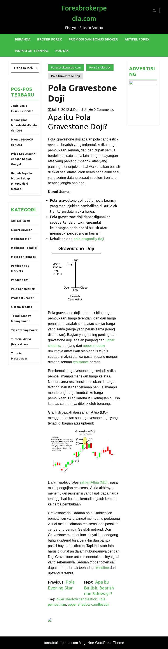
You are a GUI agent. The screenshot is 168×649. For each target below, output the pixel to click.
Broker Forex (49, 39)
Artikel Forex (137, 39)
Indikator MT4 (21, 238)
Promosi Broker (22, 297)
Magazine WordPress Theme (101, 643)
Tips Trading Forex (24, 330)
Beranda (22, 39)
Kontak (61, 51)
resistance (81, 362)
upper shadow (94, 345)
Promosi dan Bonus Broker (93, 39)
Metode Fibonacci (24, 256)
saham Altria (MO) (93, 482)
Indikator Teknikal (32, 51)
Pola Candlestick (23, 288)
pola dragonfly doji (89, 239)
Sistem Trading (21, 306)
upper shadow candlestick (88, 604)
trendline (102, 568)
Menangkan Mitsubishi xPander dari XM (24, 125)
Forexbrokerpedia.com (66, 67)
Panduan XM (19, 279)
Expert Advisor (21, 229)
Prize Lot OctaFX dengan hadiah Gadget (23, 159)
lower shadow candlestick (76, 599)
